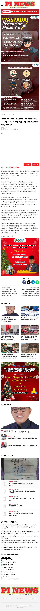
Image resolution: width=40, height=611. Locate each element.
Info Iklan (32, 598)
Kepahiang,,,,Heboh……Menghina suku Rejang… (22, 492)
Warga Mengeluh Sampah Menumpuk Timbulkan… (21, 514)
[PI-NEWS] (20, 4)
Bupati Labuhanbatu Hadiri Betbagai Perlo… (22, 438)
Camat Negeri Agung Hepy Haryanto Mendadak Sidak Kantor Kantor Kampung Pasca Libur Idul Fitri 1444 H (9, 292)
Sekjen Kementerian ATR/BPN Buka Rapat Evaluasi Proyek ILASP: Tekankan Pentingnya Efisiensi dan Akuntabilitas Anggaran (9, 337)
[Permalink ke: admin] (3, 128)
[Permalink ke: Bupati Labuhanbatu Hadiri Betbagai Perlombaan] (30, 311)
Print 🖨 (27, 164)
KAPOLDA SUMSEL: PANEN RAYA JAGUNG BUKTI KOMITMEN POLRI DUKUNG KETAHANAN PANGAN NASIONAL (29, 337)
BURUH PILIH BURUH (15, 506)
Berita (2, 430)
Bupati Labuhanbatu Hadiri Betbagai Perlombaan (29, 318)
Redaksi (19, 598)
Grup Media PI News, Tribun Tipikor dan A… (22, 499)
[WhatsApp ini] (37, 282)
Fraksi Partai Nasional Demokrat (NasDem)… (15, 432)
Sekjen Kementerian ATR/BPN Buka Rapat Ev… (22, 446)
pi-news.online (14, 167)
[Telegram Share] (33, 282)
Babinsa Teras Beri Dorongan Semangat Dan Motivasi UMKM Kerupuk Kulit (9, 356)
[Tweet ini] (29, 282)
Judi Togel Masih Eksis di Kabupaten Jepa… (21, 484)
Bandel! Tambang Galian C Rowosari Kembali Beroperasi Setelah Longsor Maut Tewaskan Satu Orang (30, 356)
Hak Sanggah (7, 598)
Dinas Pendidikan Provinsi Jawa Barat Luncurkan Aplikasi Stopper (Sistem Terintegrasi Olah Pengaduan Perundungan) (30, 292)
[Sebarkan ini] (24, 282)
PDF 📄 (35, 164)
